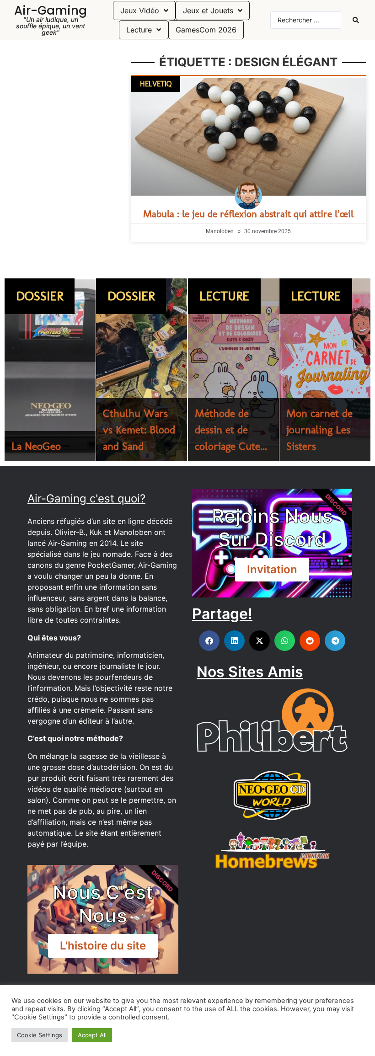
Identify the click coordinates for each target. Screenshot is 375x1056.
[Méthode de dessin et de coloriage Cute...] (233, 369)
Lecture (224, 296)
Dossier (39, 296)
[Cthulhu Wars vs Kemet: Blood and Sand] (141, 369)
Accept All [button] (92, 1035)
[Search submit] (356, 20)
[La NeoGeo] (50, 369)
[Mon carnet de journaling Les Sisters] (324, 369)
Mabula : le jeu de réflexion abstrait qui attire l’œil (248, 214)
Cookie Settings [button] (39, 1035)
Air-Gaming (50, 10)
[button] (209, 640)
